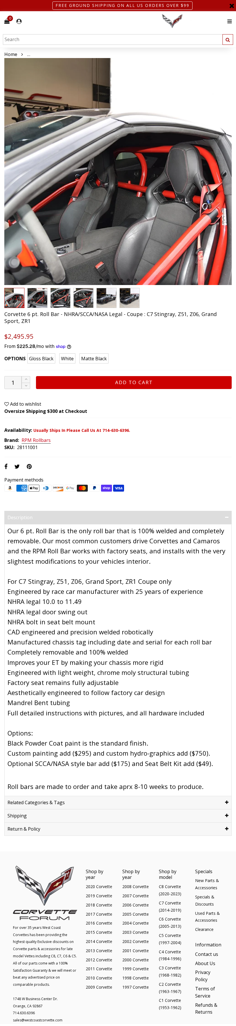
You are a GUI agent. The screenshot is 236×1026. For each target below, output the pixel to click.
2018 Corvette (99, 905)
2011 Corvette (99, 968)
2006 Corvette (135, 905)
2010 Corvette (99, 978)
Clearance (204, 929)
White (67, 358)
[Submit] (227, 39)
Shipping (17, 816)
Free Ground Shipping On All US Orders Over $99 (122, 5)
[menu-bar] (228, 21)
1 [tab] (100, 280)
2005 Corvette (135, 914)
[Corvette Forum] (192, 21)
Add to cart (134, 382)
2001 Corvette (135, 950)
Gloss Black (41, 358)
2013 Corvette (99, 950)
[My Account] (19, 21)
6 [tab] (135, 280)
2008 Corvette (135, 886)
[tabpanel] (118, 171)
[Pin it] (29, 466)
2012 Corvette (99, 960)
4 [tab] (121, 280)
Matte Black (94, 358)
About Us (205, 963)
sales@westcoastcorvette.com (37, 1020)
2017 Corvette (99, 914)
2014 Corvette (99, 941)
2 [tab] (107, 280)
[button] (26, 386)
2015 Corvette (99, 932)
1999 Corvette (135, 968)
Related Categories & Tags (36, 802)
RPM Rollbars (36, 440)
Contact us (206, 954)
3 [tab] (114, 280)
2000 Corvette (135, 960)
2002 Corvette (135, 941)
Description (20, 517)
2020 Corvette (99, 886)
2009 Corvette (99, 987)
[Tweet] (17, 466)
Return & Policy (23, 829)
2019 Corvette (99, 895)
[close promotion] (231, 5)
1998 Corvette (135, 978)
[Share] (5, 466)
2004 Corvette (135, 923)
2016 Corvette (99, 923)
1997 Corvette (135, 987)
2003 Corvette (135, 932)
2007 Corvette (135, 895)
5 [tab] (128, 280)
